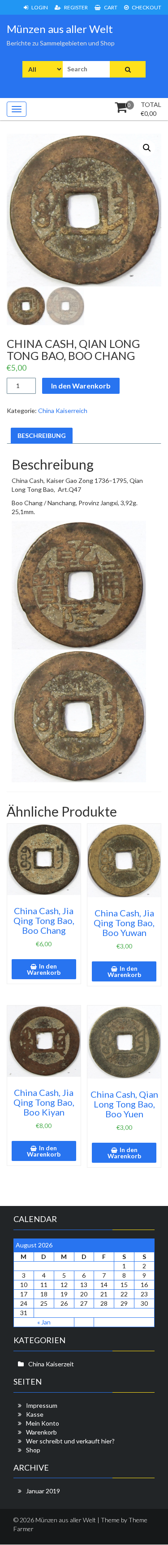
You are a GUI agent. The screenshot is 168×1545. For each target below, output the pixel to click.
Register (75, 7)
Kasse (34, 1414)
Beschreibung (41, 435)
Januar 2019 (43, 1491)
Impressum (41, 1405)
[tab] (42, 436)
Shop (33, 1450)
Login (39, 7)
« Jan (44, 1322)
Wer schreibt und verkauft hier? (70, 1441)
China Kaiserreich (62, 410)
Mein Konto (42, 1423)
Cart (110, 7)
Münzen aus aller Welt (60, 28)
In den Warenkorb (81, 385)
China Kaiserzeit (51, 1364)
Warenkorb (41, 1432)
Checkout (146, 7)
